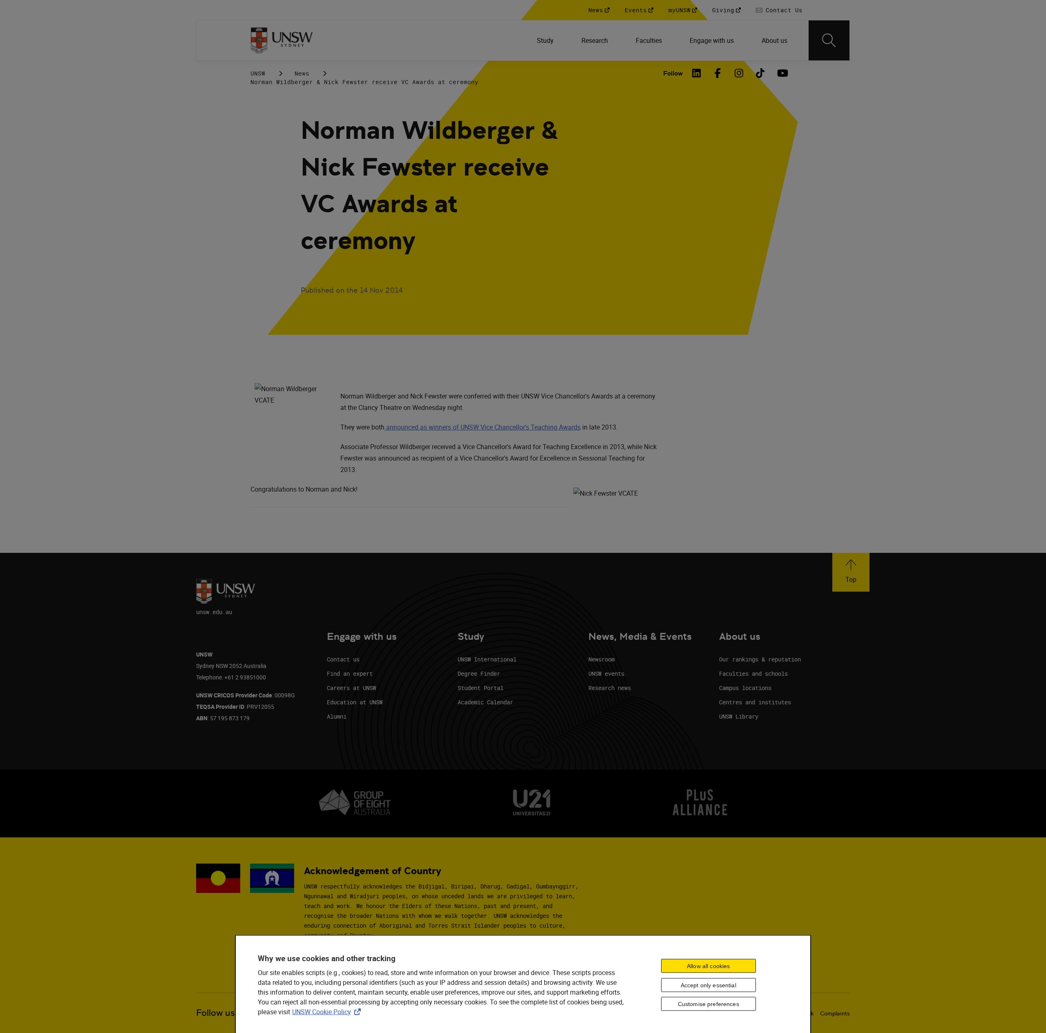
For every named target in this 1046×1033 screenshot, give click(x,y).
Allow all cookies (708, 965)
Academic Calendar (485, 702)
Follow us (215, 1013)
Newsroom (601, 659)
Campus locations (745, 688)
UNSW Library (738, 716)
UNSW (257, 73)
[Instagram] (739, 73)
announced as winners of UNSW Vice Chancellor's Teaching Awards (482, 427)
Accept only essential (708, 985)
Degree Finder (479, 673)
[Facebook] (718, 73)
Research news (609, 688)
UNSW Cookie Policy (328, 1011)
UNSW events (606, 673)
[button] (850, 572)
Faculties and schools (753, 673)
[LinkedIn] (696, 73)
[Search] (829, 40)
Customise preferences (708, 1003)
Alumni (336, 716)
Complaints (835, 1013)
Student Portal (480, 688)
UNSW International (487, 659)
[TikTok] (760, 73)
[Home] (282, 40)
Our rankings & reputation (760, 659)
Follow (673, 73)
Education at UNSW (354, 702)
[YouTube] (781, 73)
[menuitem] (546, 40)
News (302, 73)
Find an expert (350, 673)
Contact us (343, 659)
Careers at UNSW (351, 688)
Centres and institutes (755, 702)
